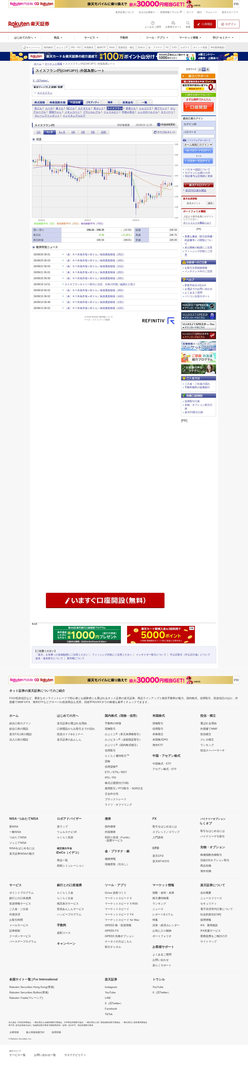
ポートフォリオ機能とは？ (197, 222)
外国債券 (110, 831)
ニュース (157, 909)
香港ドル (131, 108)
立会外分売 (111, 793)
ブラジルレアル (92, 112)
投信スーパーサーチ (212, 750)
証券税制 (14, 930)
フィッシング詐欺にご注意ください (112, 654)
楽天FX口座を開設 (195, 190)
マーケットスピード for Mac (122, 919)
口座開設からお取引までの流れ (76, 728)
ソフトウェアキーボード (198, 140)
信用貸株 (111, 766)
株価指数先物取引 (211, 854)
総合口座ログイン (20, 723)
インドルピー (111, 112)
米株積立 (157, 734)
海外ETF (157, 745)
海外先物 (205, 871)
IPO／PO (110, 777)
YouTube (110, 992)
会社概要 (205, 892)
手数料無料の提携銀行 (197, 387)
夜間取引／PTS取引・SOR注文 (124, 788)
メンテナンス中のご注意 (198, 271)
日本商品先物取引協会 (73, 1022)
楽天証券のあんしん (69, 739)
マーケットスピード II (118, 898)
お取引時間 (16, 919)
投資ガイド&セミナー (70, 734)
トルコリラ (145, 108)
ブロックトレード (116, 799)
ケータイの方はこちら (118, 941)
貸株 (107, 761)
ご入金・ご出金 (18, 909)
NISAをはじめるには (21, 848)
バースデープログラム (22, 941)
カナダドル (84, 108)
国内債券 (110, 826)
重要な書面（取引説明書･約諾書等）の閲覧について (199, 240)
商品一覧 (62, 860)
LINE (108, 997)
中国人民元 (128, 112)
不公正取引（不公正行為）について (190, 654)
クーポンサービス (20, 936)
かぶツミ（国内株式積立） (122, 745)
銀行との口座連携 (20, 898)
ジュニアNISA (17, 842)
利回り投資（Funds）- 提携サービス (118, 839)
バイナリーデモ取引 (212, 836)
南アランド (161, 108)
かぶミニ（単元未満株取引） (123, 734)
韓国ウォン (55, 112)
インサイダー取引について (151, 654)
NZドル (70, 108)
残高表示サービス (68, 903)
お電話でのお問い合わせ (198, 288)
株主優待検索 (160, 898)
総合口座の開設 (18, 728)
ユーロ (49, 108)
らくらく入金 (65, 892)
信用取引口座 (192, 401)
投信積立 (205, 734)
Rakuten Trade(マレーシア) (26, 997)
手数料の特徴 (113, 723)
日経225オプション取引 (214, 860)
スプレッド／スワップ (166, 831)
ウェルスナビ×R (67, 831)
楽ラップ (62, 826)
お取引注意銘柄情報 (196, 267)
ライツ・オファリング (118, 804)
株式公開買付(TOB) (117, 782)
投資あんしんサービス (70, 909)
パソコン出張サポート (197, 296)
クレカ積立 (207, 739)
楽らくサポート (161, 965)
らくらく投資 (65, 837)
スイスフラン (44, 92)
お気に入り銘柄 (161, 930)
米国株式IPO (160, 739)
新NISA (13, 826)
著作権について (75, 658)
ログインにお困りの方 (197, 172)
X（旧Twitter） (41, 80)
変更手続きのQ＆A (195, 285)
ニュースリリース (211, 898)
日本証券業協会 (24, 1022)
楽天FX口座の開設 (20, 734)
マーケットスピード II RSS (121, 903)
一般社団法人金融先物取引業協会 (47, 1022)
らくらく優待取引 (117, 755)
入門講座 (157, 837)
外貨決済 (14, 914)
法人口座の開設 (18, 739)
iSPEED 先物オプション (119, 936)
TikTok (109, 1014)
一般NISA (15, 831)
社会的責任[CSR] (210, 914)
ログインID (190, 124)
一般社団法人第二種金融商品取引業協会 (102, 1022)
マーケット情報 (53, 63)
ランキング (207, 745)
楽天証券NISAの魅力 (21, 853)
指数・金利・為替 (163, 892)
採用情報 (205, 919)
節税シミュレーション (70, 865)
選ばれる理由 (208, 723)
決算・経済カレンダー (166, 925)
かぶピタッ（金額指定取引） (123, 739)
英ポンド (99, 108)
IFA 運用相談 (209, 925)
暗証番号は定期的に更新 (199, 176)
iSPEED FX (112, 930)
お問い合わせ (160, 959)
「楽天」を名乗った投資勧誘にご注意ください (61, 654)
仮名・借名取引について (49, 658)
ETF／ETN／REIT (116, 772)
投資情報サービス (20, 903)
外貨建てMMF (209, 728)
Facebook (111, 1008)
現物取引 (110, 728)
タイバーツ (167, 112)
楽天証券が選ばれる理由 (72, 723)
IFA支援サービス (210, 930)
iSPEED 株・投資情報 (118, 925)
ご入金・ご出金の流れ (197, 383)
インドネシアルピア (74, 115)
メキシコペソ (72, 112)
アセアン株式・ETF (164, 769)
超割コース (64, 932)
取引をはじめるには (164, 826)
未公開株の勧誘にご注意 (198, 247)
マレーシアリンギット (47, 115)
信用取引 (110, 750)
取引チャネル (113, 946)
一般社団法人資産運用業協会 (134, 1022)
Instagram (111, 987)
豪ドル (59, 108)
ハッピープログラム (69, 914)
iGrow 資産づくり (115, 892)
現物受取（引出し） (117, 864)
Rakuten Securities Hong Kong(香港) (31, 987)
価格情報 (110, 858)
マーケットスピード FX (119, 914)
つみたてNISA (17, 837)
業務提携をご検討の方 (213, 936)
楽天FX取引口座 (194, 412)
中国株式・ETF (161, 763)
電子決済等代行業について (216, 909)
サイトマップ (208, 941)
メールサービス (18, 925)
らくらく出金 (65, 898)
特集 (155, 919)
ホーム (37, 63)
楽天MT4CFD (160, 861)
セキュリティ (208, 903)
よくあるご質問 (193, 292)
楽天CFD (158, 855)
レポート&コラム (162, 914)
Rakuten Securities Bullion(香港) (29, 992)
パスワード (190, 132)
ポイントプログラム (21, 892)
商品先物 (205, 865)
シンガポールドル (148, 112)
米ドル (38, 108)
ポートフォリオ (161, 936)
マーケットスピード (117, 909)
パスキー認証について (197, 169)
